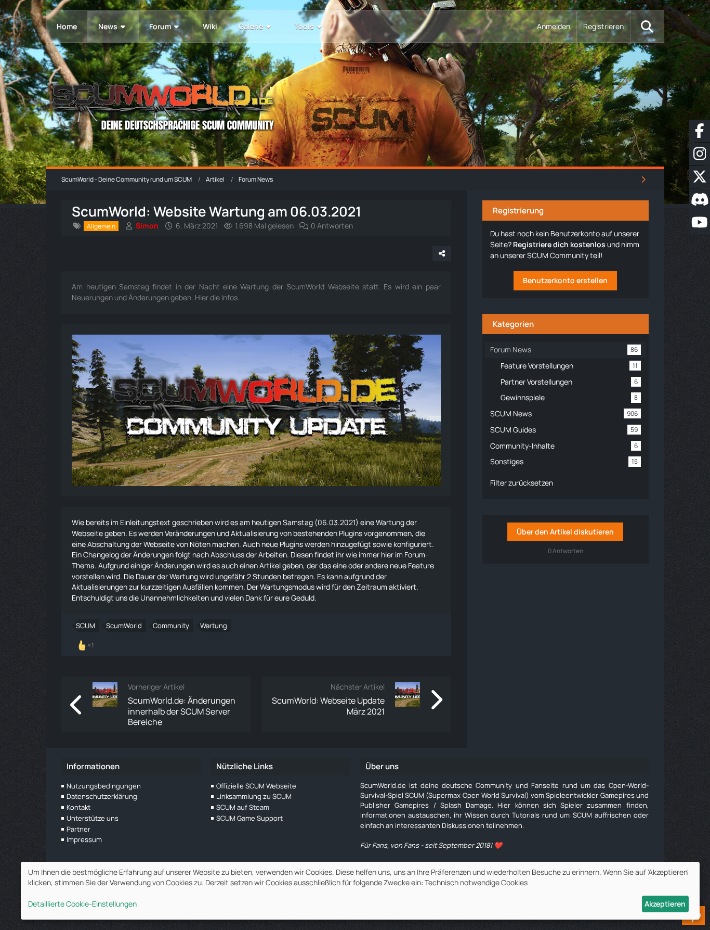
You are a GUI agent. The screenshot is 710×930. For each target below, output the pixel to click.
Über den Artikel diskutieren (565, 532)
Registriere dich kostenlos (559, 244)
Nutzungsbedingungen (104, 786)
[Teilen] (441, 253)
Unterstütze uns (93, 818)
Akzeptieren (665, 904)
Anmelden (553, 26)
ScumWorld (124, 625)
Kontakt (78, 807)
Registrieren (603, 26)
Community (171, 625)
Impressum (84, 839)
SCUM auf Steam (242, 807)
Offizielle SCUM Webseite (256, 786)
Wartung (213, 625)
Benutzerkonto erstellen (565, 280)
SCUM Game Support (249, 818)
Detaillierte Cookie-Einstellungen (82, 904)
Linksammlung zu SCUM (254, 796)
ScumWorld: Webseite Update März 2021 (328, 706)
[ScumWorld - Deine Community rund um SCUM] (355, 104)
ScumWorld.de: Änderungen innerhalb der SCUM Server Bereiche (181, 711)
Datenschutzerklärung (102, 796)
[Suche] (647, 26)
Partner (78, 829)
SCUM (85, 625)
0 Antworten (332, 226)
